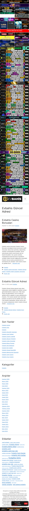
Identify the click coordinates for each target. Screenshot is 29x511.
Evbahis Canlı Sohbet (8, 334)
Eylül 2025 (5, 386)
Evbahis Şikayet (5, 480)
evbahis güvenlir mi (5, 462)
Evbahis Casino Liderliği (8, 336)
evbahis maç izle (7, 464)
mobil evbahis (14, 482)
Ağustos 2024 (6, 406)
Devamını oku (16, 263)
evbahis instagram (14, 462)
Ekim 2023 (5, 429)
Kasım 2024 (5, 399)
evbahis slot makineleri (20, 471)
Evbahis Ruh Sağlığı (7, 348)
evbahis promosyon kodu (20, 469)
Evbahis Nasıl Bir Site (18, 466)
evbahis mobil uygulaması (6, 466)
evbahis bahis (22, 444)
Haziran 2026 (5, 379)
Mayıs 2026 (5, 381)
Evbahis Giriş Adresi (7, 460)
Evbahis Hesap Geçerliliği (9, 350)
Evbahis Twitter (7, 475)
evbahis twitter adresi (17, 475)
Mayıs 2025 (5, 390)
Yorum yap (7, 273)
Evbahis (6, 267)
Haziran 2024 (5, 411)
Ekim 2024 (5, 402)
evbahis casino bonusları (10, 269)
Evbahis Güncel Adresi (14, 281)
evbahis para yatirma (15, 468)
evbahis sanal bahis (5, 471)
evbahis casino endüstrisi (6, 455)
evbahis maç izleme (18, 464)
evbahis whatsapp (5, 477)
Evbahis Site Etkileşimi (8, 345)
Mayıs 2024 (5, 413)
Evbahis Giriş (5, 327)
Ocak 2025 (5, 395)
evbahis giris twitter (18, 455)
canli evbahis (5, 442)
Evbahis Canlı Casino (7, 354)
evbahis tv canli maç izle (9, 473)
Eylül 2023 (5, 431)
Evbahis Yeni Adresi (6, 478)
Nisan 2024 (5, 415)
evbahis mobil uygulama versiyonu (15, 271)
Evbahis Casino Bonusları (10, 221)
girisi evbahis (12, 480)
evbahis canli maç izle (10, 451)
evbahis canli (6, 449)
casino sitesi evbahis (15, 442)
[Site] (14, 51)
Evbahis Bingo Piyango (8, 343)
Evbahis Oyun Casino (7, 357)
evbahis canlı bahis (6, 453)
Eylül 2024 (5, 404)
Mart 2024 (5, 417)
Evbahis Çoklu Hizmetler (8, 341)
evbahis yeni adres (13, 477)
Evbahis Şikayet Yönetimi (9, 339)
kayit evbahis (6, 482)
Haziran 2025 (5, 388)
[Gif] (14, 83)
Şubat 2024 (5, 420)
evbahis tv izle (19, 473)
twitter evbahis (7, 484)
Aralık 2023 (5, 424)
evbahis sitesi (13, 471)
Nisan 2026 (5, 383)
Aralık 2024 (5, 397)
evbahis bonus (20, 446)
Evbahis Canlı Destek (18, 453)
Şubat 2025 (5, 392)
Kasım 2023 (5, 426)
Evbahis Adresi (6, 325)
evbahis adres (5, 444)
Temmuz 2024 (6, 408)
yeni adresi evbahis (19, 484)
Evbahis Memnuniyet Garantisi (10, 352)
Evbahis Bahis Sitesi (9, 447)
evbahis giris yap (5, 458)
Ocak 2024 (5, 422)
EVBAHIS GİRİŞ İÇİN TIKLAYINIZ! (14, 30)
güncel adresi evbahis (19, 480)
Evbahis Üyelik (16, 478)
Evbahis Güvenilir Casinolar (9, 332)
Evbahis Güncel (17, 460)
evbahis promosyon (7, 469)
